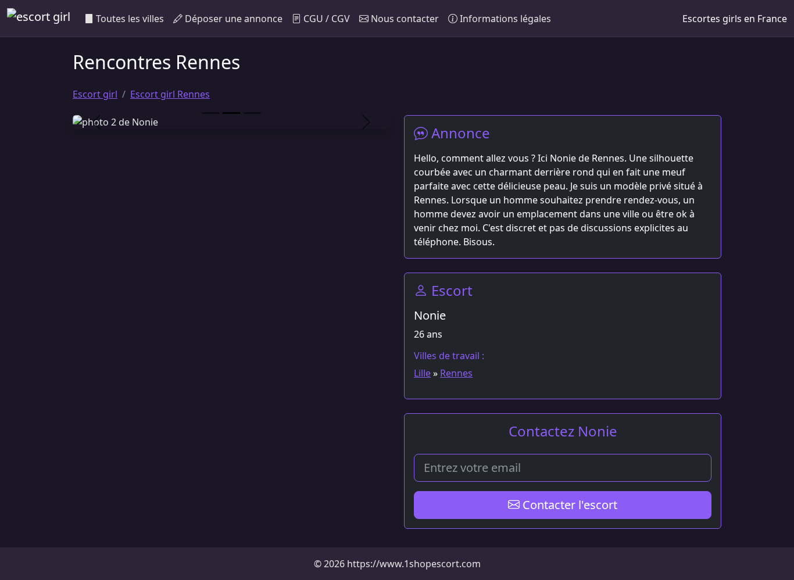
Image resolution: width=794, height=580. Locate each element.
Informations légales (504, 18)
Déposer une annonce (232, 18)
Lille (422, 373)
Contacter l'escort (568, 505)
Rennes (456, 373)
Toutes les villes (129, 18)
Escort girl (95, 94)
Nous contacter (404, 18)
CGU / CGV (325, 18)
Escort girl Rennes (170, 94)
